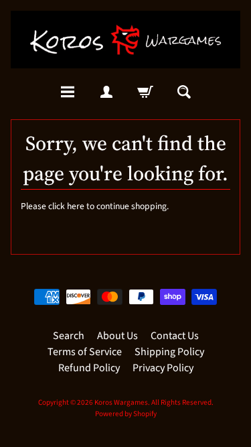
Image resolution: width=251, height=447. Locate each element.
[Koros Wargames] (125, 39)
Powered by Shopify (126, 414)
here (75, 206)
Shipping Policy (169, 351)
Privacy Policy (163, 368)
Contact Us (175, 335)
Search (68, 335)
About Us (117, 335)
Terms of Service (85, 351)
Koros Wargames (121, 402)
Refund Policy (89, 368)
